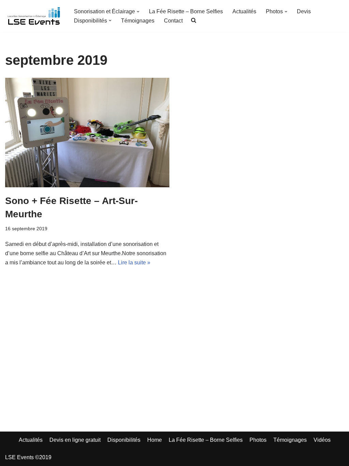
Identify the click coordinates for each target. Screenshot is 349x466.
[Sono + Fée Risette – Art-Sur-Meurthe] (87, 132)
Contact (173, 21)
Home (154, 440)
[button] (138, 11)
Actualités (244, 11)
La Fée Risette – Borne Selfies (186, 11)
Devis (304, 11)
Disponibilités (123, 440)
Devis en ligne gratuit (75, 440)
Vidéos (322, 440)
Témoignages (137, 21)
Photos (258, 440)
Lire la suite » (134, 262)
